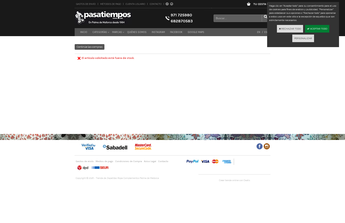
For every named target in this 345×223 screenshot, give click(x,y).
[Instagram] (171, 4)
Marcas (117, 32)
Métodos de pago (110, 4)
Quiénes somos (137, 32)
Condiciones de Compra (128, 161)
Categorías (99, 32)
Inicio (83, 32)
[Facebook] (167, 4)
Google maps (196, 32)
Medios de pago (104, 161)
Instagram (158, 32)
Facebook (176, 32)
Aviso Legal (150, 161)
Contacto (156, 4)
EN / (260, 32)
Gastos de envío (86, 4)
